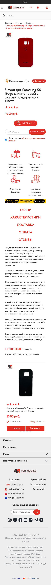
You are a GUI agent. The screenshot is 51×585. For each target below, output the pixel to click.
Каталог (18, 23)
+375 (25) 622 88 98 (16, 498)
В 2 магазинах (39, 80)
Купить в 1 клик (37, 131)
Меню (24, 2)
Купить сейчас (35, 428)
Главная (8, 23)
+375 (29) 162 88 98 (16, 489)
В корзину (16, 428)
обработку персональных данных (26, 139)
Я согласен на (26, 139)
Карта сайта (9, 447)
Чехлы (29, 23)
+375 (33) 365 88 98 (16, 494)
